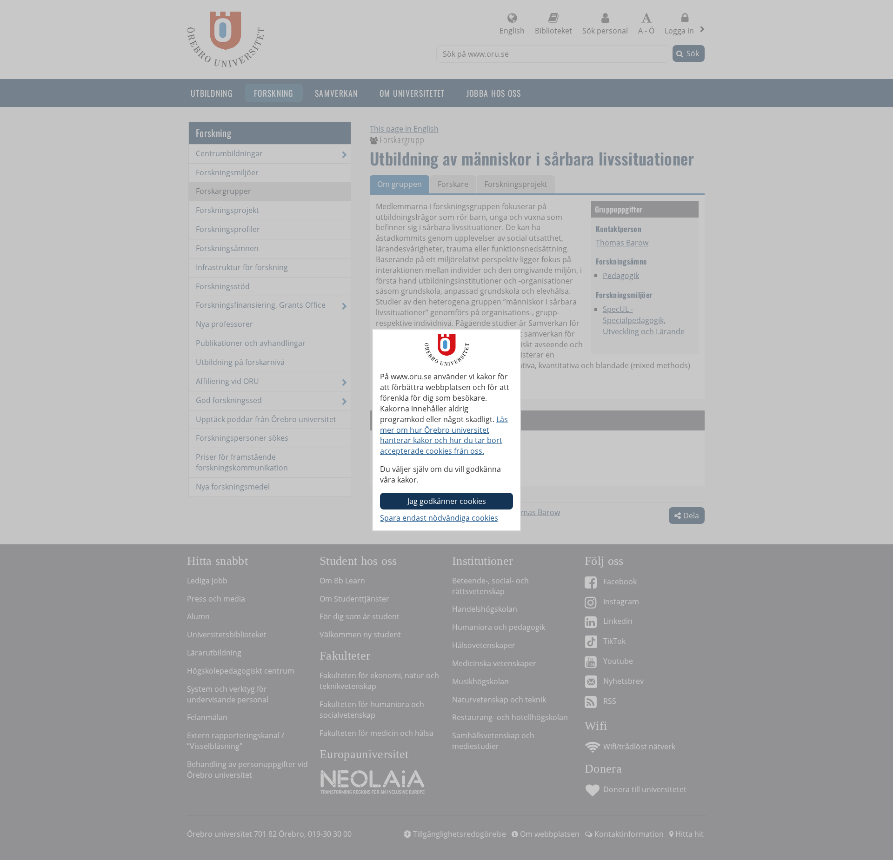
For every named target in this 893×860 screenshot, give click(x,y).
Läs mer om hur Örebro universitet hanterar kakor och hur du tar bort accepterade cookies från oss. (444, 435)
